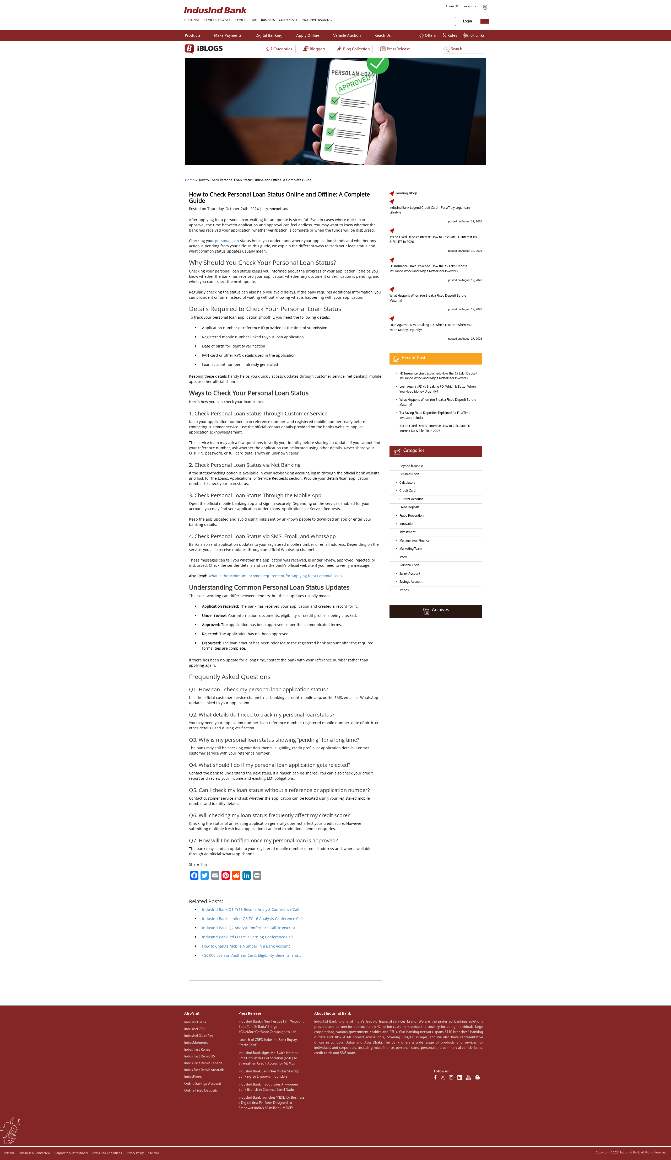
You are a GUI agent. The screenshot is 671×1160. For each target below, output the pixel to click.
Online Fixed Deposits (201, 1091)
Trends (404, 590)
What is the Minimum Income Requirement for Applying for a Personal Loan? (275, 575)
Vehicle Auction (347, 35)
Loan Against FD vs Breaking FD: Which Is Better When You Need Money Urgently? (430, 327)
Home (189, 180)
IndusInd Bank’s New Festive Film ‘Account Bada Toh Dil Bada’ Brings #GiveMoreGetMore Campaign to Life (271, 1027)
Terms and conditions (107, 1153)
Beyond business (411, 466)
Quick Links (474, 35)
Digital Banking (269, 35)
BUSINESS (268, 20)
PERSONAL (191, 20)
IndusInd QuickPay (198, 1036)
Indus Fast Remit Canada (203, 1063)
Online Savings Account (202, 1084)
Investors (470, 6)
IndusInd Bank (195, 1022)
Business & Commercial (35, 1153)
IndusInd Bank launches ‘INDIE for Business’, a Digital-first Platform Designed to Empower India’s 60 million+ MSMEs (272, 1103)
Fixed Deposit (409, 507)
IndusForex (193, 1077)
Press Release (398, 49)
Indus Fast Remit (197, 1050)
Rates (451, 35)
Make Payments (228, 35)
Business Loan (409, 474)
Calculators (407, 482)
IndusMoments (196, 1043)
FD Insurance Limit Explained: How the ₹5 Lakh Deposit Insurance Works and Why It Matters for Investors (428, 269)
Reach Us (383, 35)
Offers (430, 35)
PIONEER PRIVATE (217, 20)
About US (451, 6)
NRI (254, 20)
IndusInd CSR (194, 1029)
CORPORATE (288, 20)
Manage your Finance (414, 540)
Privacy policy (135, 1153)
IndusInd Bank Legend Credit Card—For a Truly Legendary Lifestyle (429, 210)
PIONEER (241, 20)
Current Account (411, 499)
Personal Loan (409, 565)
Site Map (154, 1153)
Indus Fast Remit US (199, 1057)
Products (193, 35)
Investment (407, 532)
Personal (9, 1153)
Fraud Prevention (411, 515)
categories (282, 49)
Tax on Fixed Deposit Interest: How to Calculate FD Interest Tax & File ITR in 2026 (433, 240)
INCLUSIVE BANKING (317, 20)
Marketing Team (410, 548)
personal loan (227, 240)
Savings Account (411, 582)
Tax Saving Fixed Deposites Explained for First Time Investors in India (434, 415)
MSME (403, 557)
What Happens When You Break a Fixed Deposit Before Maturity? (427, 298)
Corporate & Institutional (71, 1153)
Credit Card (407, 491)
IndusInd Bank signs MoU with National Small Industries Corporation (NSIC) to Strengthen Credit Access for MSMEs (269, 1058)
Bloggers (317, 49)
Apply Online (307, 35)
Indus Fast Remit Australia (204, 1070)
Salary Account (409, 573)
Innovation (406, 524)
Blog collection (356, 49)
